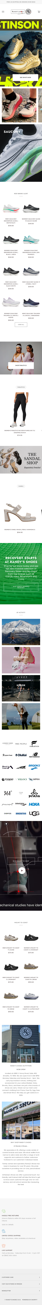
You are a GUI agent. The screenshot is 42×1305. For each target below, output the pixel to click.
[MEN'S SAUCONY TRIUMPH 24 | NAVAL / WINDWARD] (31, 302)
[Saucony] (21, 153)
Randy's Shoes (11, 1300)
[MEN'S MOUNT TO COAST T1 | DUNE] (11, 936)
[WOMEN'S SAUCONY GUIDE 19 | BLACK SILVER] (31, 207)
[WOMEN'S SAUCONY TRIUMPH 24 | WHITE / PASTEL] (11, 302)
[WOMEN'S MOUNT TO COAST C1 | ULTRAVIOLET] (31, 995)
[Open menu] (5, 11)
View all (21, 324)
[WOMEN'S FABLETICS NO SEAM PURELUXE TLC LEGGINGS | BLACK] (20, 410)
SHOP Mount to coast (21, 861)
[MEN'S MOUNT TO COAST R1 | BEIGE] (11, 995)
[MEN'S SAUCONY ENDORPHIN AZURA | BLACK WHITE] (11, 270)
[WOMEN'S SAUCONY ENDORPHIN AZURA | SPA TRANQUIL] (31, 239)
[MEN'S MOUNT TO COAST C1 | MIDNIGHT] (11, 966)
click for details (7, 1224)
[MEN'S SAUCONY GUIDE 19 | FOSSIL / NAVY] (31, 270)
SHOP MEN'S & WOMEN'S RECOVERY (21, 587)
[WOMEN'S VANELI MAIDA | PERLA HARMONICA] (20, 509)
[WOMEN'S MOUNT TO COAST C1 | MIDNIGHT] (31, 936)
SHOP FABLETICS (21, 365)
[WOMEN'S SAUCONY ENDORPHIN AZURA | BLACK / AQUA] (11, 239)
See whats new (25, 77)
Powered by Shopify (29, 1300)
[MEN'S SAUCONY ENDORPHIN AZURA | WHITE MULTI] (11, 207)
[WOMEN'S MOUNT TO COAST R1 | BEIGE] (31, 966)
